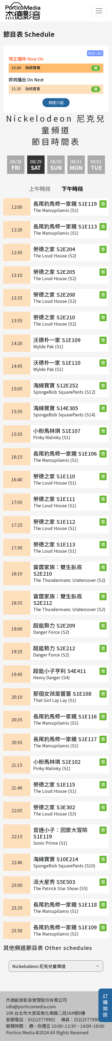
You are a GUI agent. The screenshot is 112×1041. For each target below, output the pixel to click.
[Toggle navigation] (99, 10)
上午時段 (40, 189)
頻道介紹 (56, 102)
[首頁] (22, 5)
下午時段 (72, 189)
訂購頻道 (105, 1005)
